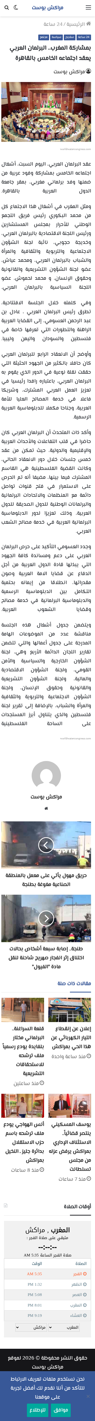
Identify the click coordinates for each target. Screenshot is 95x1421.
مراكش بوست (69, 72)
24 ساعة (53, 25)
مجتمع (44, 37)
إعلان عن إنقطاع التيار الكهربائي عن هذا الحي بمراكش (71, 1038)
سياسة (56, 37)
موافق (61, 1410)
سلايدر (69, 37)
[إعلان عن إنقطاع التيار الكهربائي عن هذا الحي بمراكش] (69, 1010)
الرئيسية (76, 25)
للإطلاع (38, 1410)
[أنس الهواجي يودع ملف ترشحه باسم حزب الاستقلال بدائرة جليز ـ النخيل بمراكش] (22, 1106)
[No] (88, 1396)
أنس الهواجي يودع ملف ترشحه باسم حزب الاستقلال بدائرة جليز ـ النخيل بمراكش (23, 1143)
